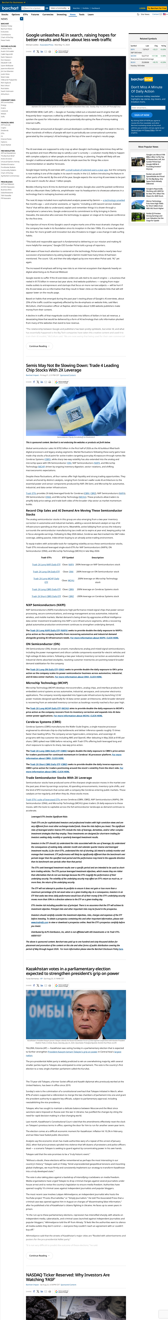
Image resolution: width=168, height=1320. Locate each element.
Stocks (4, 14)
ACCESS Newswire (7, 187)
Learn (91, 14)
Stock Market (6, 145)
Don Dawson (6, 60)
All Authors (5, 94)
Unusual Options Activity (10, 161)
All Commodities (7, 102)
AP (41, 978)
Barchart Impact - (33, 375)
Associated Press (46, 45)
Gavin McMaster (7, 65)
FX (2, 136)
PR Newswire (6, 198)
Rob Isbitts (5, 88)
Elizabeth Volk (6, 62)
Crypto (3, 128)
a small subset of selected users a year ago (86, 169)
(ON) (69, 463)
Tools (81, 14)
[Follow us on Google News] (61, 51)
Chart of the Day (7, 37)
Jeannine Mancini (7, 68)
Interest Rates (6, 139)
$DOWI (133, 56)
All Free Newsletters (8, 153)
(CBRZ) (64, 764)
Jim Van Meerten (7, 71)
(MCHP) (41, 466)
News (73, 14)
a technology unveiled (114, 200)
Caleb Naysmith (7, 54)
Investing (62, 14)
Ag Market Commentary (10, 176)
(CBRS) (47, 459)
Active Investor (6, 159)
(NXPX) (64, 630)
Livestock (4, 111)
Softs (3, 116)
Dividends (4, 130)
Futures (35, 14)
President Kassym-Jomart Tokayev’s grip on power (73, 1051)
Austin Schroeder (7, 51)
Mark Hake (5, 77)
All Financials (5, 125)
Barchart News (6, 29)
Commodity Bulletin (8, 170)
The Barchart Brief (7, 156)
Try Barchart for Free (157, 8)
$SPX (133, 49)
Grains (3, 108)
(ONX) (62, 669)
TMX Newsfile (6, 195)
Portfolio (86, 8)
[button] (165, 14)
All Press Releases (7, 184)
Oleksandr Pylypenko (9, 80)
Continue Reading (38, 346)
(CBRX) (63, 750)
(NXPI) (97, 463)
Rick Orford (5, 85)
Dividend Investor (7, 164)
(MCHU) (65, 708)
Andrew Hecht (6, 48)
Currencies (48, 14)
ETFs (25, 14)
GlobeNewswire (7, 192)
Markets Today (6, 26)
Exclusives (5, 31)
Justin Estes (5, 74)
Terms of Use (136, 130)
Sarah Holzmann (7, 91)
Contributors (6, 34)
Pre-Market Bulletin (8, 167)
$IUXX (133, 62)
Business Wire (6, 190)
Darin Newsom (6, 57)
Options (16, 14)
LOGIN (142, 8)
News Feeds (5, 40)
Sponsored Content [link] (68, 375)
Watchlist (76, 8)
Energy (3, 105)
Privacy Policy (150, 130)
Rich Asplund (6, 82)
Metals (3, 113)
